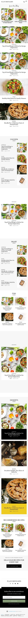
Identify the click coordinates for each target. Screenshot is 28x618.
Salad (14, 96)
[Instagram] (13, 583)
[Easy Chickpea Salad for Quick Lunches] (22, 180)
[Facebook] (10, 583)
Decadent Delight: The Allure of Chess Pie (14, 471)
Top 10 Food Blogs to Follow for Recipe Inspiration (7, 22)
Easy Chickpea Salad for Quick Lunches (8, 180)
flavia (11, 49)
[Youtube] (17, 583)
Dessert (14, 121)
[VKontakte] (15, 583)
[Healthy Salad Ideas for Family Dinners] (21, 14)
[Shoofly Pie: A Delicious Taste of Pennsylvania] (14, 111)
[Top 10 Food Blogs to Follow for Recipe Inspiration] (7, 14)
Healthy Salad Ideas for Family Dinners (21, 22)
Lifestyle (14, 44)
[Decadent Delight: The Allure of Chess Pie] (14, 453)
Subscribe (14, 601)
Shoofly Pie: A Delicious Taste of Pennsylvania (14, 123)
